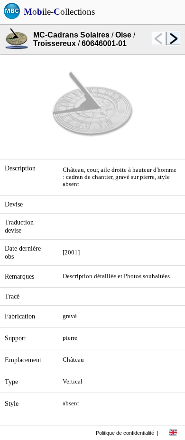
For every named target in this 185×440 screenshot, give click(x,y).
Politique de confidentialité (125, 433)
